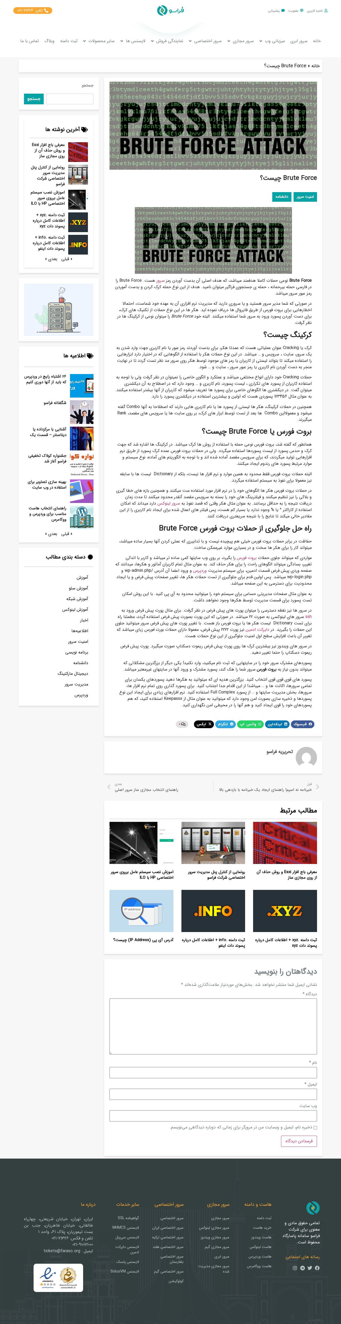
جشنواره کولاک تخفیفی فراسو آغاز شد (47, 459)
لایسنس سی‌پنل (127, 1237)
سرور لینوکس (168, 503)
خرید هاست (262, 1228)
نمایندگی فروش (169, 41)
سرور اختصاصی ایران (168, 1228)
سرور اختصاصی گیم (169, 1271)
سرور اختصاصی (208, 41)
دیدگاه (310, 994)
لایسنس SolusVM (125, 1271)
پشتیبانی (274, 10)
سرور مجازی (243, 41)
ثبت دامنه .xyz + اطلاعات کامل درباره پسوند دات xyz (49, 220)
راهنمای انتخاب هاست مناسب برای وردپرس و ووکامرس (47, 514)
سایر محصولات (101, 41)
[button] (302, 724)
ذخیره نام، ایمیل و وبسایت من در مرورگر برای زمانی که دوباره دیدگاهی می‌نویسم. (241, 1127)
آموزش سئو (78, 588)
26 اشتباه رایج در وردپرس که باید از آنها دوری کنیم (45, 379)
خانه (317, 41)
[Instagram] (295, 1268)
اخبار (84, 620)
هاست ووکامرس (259, 1266)
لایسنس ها (135, 41)
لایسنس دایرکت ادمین (127, 1249)
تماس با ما (29, 41)
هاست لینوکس (260, 1247)
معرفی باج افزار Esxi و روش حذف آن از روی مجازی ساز (48, 150)
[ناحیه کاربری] (326, 10)
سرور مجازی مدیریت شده (213, 1268)
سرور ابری (298, 41)
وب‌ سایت (308, 1106)
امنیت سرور (78, 641)
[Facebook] (317, 1268)
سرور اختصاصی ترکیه (168, 1237)
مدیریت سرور (76, 684)
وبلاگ (49, 41)
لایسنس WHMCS (125, 1228)
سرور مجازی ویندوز (215, 1237)
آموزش (82, 577)
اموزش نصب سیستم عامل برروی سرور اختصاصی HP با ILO (48, 198)
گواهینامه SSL (128, 1218)
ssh (308, 616)
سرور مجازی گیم (217, 1247)
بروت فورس (247, 557)
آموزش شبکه (77, 599)
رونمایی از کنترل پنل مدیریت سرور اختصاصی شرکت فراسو (48, 175)
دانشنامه (80, 663)
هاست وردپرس (260, 1256)
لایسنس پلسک (127, 1262)
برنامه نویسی (76, 652)
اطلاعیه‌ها (79, 631)
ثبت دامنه (69, 41)
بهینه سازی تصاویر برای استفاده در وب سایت (47, 485)
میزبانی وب (275, 41)
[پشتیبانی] (283, 10)
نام (313, 1063)
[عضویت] (301, 10)
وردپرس (81, 695)
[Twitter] (309, 1268)
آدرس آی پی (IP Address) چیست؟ (143, 940)
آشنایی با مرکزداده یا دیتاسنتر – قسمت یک (48, 432)
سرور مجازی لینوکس (214, 1228)
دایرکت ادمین (257, 629)
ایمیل (311, 1084)
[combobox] (70, 99)
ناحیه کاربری (315, 10)
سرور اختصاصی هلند (168, 1247)
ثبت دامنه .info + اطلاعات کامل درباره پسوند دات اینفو (49, 243)
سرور (160, 280)
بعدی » (51, 259)
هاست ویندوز (261, 1237)
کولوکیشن (176, 1281)
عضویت (293, 10)
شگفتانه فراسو (55, 403)
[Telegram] (302, 1268)
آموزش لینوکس (75, 609)
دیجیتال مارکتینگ (73, 673)
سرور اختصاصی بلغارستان (172, 1259)
